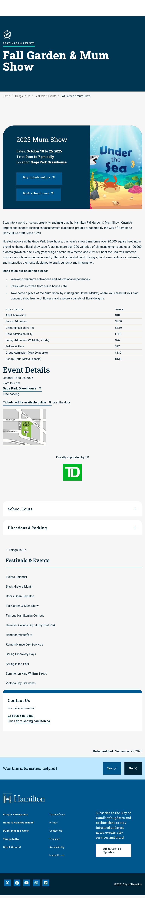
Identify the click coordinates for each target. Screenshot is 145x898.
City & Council (12, 847)
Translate (54, 839)
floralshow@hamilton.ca (33, 721)
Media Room (56, 855)
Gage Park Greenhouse (19, 388)
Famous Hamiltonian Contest (25, 615)
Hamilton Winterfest (19, 635)
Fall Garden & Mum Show (22, 606)
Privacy (53, 822)
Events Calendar (16, 577)
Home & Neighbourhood (18, 822)
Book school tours (36, 193)
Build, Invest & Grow (16, 830)
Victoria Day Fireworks (21, 683)
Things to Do (11, 839)
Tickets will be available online (24, 402)
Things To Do (22, 96)
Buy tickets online (36, 177)
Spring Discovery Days (21, 654)
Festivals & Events (45, 96)
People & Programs (15, 814)
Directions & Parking (27, 527)
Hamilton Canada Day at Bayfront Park (31, 625)
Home (6, 96)
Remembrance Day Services (24, 644)
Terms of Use (57, 814)
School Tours (20, 508)
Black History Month (19, 586)
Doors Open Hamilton (20, 596)
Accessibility (56, 847)
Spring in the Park (17, 664)
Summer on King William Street (26, 673)
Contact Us (55, 830)
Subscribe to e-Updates (112, 850)
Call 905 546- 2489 (20, 716)
